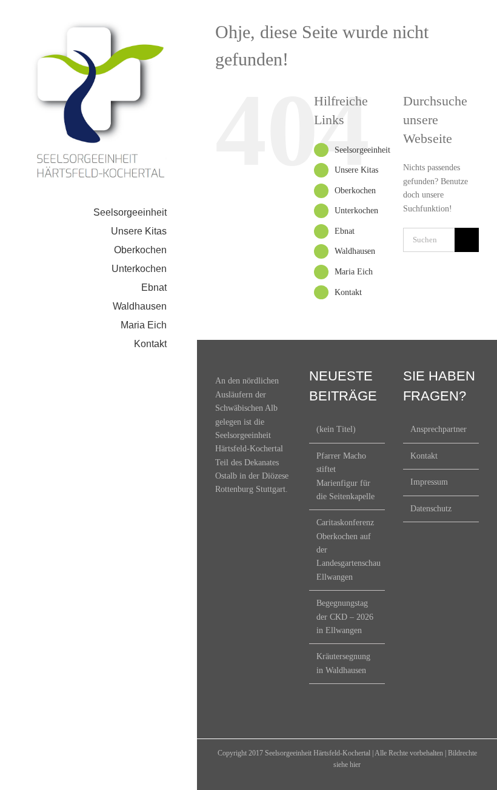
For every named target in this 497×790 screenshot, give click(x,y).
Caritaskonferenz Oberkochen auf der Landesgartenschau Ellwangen (347, 550)
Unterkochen (356, 210)
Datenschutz (431, 508)
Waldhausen (355, 251)
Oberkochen (355, 190)
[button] (98, 363)
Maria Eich (354, 271)
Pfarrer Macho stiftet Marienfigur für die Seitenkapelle (345, 476)
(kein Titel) (336, 429)
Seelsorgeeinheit (362, 149)
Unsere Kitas (356, 169)
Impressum (429, 481)
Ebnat (345, 231)
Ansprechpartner (438, 429)
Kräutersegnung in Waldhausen (343, 663)
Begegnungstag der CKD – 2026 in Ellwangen (344, 617)
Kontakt (348, 292)
